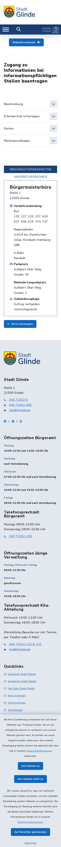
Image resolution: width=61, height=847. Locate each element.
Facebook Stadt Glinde (22, 674)
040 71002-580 (20, 405)
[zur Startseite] (19, 12)
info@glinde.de (19, 410)
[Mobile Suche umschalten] (18, 29)
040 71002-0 (18, 400)
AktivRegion (15, 710)
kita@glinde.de (19, 649)
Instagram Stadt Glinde (22, 681)
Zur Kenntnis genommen (30, 832)
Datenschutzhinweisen (39, 750)
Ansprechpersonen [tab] (30, 177)
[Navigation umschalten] (5, 29)
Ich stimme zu (30, 766)
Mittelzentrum (17, 703)
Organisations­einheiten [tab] (31, 169)
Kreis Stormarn (17, 695)
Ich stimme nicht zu (30, 779)
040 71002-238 (20, 536)
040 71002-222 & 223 (25, 644)
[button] (30, 104)
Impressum (30, 843)
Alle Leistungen (22, 324)
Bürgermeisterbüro (30, 187)
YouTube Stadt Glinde (21, 688)
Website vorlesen (24, 42)
